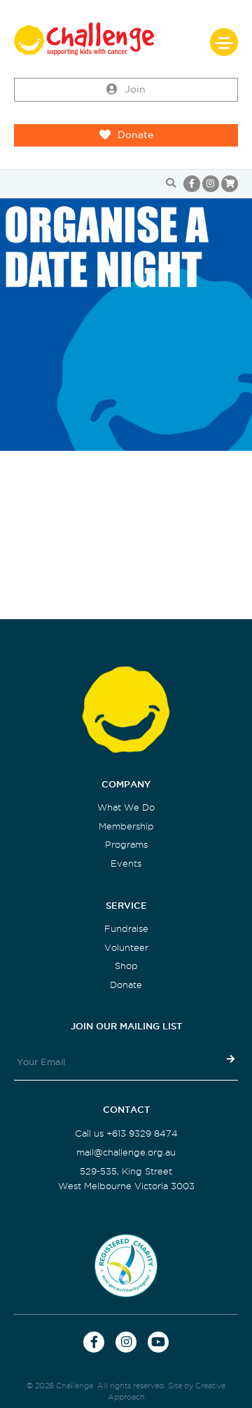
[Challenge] (126, 38)
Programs (126, 844)
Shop (126, 965)
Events (126, 863)
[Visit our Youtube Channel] (158, 1342)
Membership (126, 826)
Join (135, 89)
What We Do (126, 807)
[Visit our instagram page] (210, 183)
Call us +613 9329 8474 (126, 1133)
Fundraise (126, 928)
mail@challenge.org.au (126, 1152)
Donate (135, 135)
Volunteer (126, 947)
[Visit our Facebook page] (191, 183)
